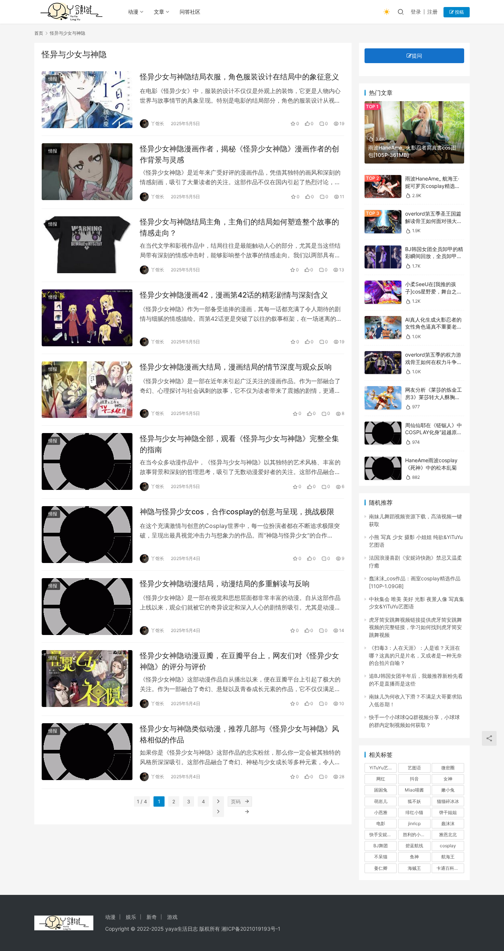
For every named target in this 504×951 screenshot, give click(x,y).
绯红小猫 (414, 812)
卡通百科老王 (449, 868)
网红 (380, 779)
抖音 (414, 779)
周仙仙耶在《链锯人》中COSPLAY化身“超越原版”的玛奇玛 (434, 432)
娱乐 (131, 917)
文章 (159, 11)
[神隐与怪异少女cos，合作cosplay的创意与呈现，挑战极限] (87, 534)
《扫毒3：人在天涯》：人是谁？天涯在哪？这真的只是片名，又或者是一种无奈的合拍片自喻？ (415, 655)
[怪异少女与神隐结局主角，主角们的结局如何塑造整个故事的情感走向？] (87, 244)
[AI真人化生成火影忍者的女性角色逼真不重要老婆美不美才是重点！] (383, 327)
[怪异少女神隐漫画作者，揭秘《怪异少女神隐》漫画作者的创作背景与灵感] (87, 171)
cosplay (448, 845)
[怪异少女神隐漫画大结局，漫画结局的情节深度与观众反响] (87, 389)
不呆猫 (380, 856)
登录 (416, 11)
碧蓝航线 (414, 845)
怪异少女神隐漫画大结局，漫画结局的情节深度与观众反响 (236, 367)
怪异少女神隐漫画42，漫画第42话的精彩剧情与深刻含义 (234, 295)
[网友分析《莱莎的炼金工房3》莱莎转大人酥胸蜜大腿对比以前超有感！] (383, 397)
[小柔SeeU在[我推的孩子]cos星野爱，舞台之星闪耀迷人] (383, 292)
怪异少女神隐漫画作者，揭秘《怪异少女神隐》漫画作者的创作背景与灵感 (239, 154)
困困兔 (380, 790)
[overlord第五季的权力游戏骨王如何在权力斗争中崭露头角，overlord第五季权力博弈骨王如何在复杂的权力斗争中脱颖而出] (383, 362)
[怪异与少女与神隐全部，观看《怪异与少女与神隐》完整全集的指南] (87, 461)
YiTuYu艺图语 (383, 767)
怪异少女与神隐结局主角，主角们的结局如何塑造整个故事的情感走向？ (239, 227)
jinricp (414, 823)
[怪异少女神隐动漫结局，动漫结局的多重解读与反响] (87, 606)
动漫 (133, 11)
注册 (432, 11)
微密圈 (448, 767)
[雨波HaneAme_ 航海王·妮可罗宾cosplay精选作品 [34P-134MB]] (383, 186)
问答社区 (190, 11)
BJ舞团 (380, 845)
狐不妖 (414, 801)
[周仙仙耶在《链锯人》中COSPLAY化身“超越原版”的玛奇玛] (383, 433)
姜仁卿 (380, 868)
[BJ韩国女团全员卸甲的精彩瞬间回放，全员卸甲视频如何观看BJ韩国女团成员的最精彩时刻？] (383, 257)
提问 (417, 55)
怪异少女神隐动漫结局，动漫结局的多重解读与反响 (225, 583)
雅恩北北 (448, 834)
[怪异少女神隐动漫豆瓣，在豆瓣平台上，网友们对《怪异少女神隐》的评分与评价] (87, 678)
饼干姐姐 (448, 812)
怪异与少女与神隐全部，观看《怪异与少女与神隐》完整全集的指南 (239, 444)
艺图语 (414, 767)
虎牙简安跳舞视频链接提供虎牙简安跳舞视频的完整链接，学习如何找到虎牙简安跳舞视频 (415, 627)
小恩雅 (380, 812)
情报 (52, 79)
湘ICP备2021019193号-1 (250, 929)
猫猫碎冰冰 (448, 801)
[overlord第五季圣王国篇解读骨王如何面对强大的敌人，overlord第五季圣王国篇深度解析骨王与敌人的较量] (383, 221)
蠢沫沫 (448, 823)
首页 (38, 33)
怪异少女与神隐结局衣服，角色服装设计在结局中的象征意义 (239, 76)
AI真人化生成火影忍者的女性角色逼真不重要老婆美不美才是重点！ (433, 326)
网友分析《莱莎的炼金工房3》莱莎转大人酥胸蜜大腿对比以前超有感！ (433, 397)
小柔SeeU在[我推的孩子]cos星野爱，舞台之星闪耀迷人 (433, 291)
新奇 (151, 917)
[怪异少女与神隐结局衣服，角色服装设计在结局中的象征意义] (87, 99)
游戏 (172, 917)
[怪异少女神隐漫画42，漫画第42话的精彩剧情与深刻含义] (87, 317)
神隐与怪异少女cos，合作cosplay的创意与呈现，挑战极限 (237, 511)
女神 (447, 779)
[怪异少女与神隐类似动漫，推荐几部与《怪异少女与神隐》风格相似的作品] (87, 751)
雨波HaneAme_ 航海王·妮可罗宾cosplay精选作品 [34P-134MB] (432, 185)
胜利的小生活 (416, 834)
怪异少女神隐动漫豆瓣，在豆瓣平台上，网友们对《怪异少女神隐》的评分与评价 (239, 661)
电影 (380, 823)
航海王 (448, 856)
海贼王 (414, 868)
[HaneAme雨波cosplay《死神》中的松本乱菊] (383, 468)
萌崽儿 (380, 801)
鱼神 (414, 856)
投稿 (459, 12)
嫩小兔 (448, 790)
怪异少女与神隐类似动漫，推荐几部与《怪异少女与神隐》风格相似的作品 (239, 734)
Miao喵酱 (414, 790)
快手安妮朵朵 (382, 834)
